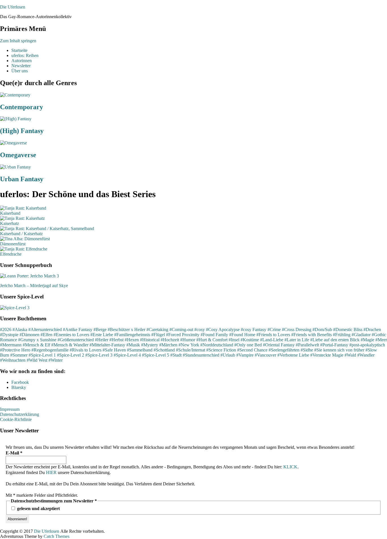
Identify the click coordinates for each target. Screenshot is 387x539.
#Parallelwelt (307, 344)
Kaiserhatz (9, 223)
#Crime (274, 329)
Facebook (20, 382)
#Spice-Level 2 (70, 355)
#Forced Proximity (182, 334)
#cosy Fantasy (253, 329)
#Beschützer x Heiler (126, 329)
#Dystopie (9, 334)
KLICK (290, 466)
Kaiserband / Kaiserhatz (21, 233)
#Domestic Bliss (347, 329)
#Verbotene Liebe (293, 355)
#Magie (367, 339)
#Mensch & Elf (36, 344)
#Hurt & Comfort (211, 339)
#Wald (350, 355)
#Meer (381, 339)
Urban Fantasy (21, 179)
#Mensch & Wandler (69, 344)
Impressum (10, 409)
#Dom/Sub (322, 329)
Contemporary (21, 107)
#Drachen (372, 329)
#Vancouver (265, 355)
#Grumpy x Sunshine (37, 339)
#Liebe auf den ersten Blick (335, 339)
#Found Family (214, 334)
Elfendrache (11, 254)
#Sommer (18, 355)
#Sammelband (139, 350)
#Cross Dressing (296, 329)
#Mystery (149, 344)
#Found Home (242, 334)
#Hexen (132, 339)
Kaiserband (10, 213)
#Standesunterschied (201, 355)
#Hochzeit (170, 339)
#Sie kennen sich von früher (339, 350)
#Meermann (11, 344)
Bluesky (18, 387)
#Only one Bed (248, 344)
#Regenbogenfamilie (50, 350)
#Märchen (168, 344)
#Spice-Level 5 (155, 355)
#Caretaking (157, 329)
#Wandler (366, 355)
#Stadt (176, 355)
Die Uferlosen (12, 7)
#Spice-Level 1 (42, 355)
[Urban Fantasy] (15, 167)
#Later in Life (296, 339)
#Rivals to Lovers (85, 350)
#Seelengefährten (284, 350)
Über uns (19, 70)
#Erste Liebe (101, 334)
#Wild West (37, 360)
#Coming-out (181, 329)
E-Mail (14, 452)
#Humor (187, 339)
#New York (188, 344)
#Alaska (19, 329)
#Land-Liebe (271, 339)
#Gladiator (361, 334)
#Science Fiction (221, 350)
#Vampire (245, 355)
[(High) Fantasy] (15, 118)
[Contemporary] (15, 94)
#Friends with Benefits (311, 334)
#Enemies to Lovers (71, 334)
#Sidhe (307, 350)
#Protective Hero (15, 350)
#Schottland (164, 350)
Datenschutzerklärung (19, 414)
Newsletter (21, 65)
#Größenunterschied (76, 339)
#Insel (234, 339)
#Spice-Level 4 (127, 355)
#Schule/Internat (190, 350)
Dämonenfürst (12, 243)
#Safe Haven (114, 350)
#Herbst (116, 339)
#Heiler (101, 339)
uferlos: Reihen (25, 55)
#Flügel (158, 334)
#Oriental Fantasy (279, 344)
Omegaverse (18, 155)
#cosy (199, 329)
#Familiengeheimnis (132, 334)
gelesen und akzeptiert (38, 508)
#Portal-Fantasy (334, 344)
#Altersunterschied (45, 329)
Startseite (19, 50)
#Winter (55, 360)
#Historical (150, 339)
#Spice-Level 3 (98, 355)
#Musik (133, 344)
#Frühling (341, 334)
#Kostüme (250, 339)
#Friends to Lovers (273, 334)
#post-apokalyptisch (367, 344)
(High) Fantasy (22, 130)
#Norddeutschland (216, 344)
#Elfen (46, 334)
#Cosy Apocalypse (223, 329)
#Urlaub (227, 355)
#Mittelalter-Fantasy (107, 344)
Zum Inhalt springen (18, 40)
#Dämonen (29, 334)
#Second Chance (252, 350)
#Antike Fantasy (77, 329)
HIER (51, 472)
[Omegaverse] (13, 142)
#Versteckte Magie (326, 355)
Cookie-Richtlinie (16, 419)
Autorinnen (21, 60)
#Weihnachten (12, 360)
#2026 (5, 329)
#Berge (100, 329)
